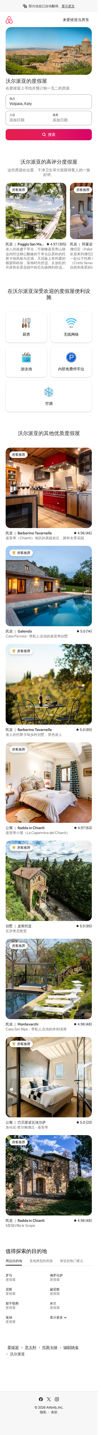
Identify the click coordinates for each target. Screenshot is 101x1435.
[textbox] (27, 120)
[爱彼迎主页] (9, 19)
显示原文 (68, 6)
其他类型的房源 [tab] (41, 1261)
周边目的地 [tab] (14, 1261)
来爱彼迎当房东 (76, 19)
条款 (54, 1412)
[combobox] (48, 104)
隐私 (43, 1412)
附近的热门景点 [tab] (71, 1261)
